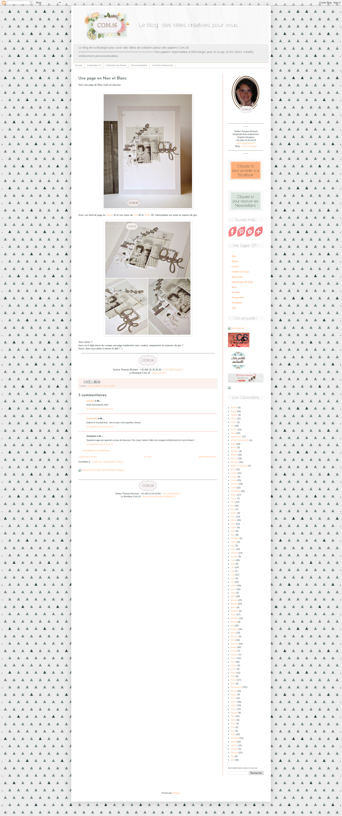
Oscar (233, 658)
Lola (233, 578)
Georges (235, 538)
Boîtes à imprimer (239, 465)
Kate (233, 564)
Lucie (233, 589)
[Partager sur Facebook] (95, 382)
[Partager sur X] (92, 382)
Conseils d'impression (162, 65)
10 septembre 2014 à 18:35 (99, 426)
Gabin (234, 527)
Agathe (234, 415)
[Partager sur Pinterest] (99, 382)
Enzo (233, 516)
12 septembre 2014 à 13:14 (99, 444)
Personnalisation (139, 65)
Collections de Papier (115, 65)
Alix (232, 426)
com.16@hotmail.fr (173, 369)
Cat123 (235, 266)
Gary (233, 535)
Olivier (234, 651)
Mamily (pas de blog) (242, 282)
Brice (233, 469)
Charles (234, 484)
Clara (233, 487)
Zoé (232, 760)
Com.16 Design (248, 146)
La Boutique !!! (94, 65)
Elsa (233, 509)
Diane (234, 498)
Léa (232, 567)
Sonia (233, 709)
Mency (234, 622)
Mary (234, 287)
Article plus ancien (207, 457)
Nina (233, 640)
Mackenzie (237, 277)
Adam (233, 411)
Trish (233, 734)
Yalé (234, 308)
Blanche (235, 462)
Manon (234, 600)
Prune (234, 680)
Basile (234, 447)
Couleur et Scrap (240, 272)
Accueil (78, 65)
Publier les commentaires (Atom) (107, 462)
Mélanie (235, 618)
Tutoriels (235, 738)
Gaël (233, 531)
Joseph (234, 556)
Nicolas (234, 636)
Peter (233, 673)
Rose (233, 698)
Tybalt (147, 215)
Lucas (234, 585)
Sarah (234, 705)
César (234, 480)
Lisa (135, 215)
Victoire (234, 749)
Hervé (234, 542)
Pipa (233, 676)
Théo (233, 723)
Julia (233, 560)
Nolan (234, 647)
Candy (234, 473)
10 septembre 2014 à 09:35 (99, 409)
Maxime (234, 611)
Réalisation (97, 386)
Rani (233, 683)
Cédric (234, 476)
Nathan (234, 629)
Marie (233, 607)
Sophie (234, 712)
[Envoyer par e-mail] (85, 382)
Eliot (233, 502)
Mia (232, 625)
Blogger (176, 793)
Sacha (109, 215)
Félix (233, 524)
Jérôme (234, 553)
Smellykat (237, 303)
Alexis (234, 422)
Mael (233, 593)
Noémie (234, 644)
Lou (232, 582)
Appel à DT (236, 436)
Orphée (234, 654)
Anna (233, 433)
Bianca (234, 458)
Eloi (232, 506)
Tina (233, 727)
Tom (233, 731)
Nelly (233, 633)
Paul (233, 662)
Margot (234, 603)
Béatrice (235, 451)
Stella (233, 720)
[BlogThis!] (88, 382)
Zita (232, 756)
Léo (232, 571)
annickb (90, 401)
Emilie (234, 513)
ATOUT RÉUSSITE (240, 440)
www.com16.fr (159, 372)
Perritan (236, 292)
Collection (235, 491)
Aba (234, 256)
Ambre (234, 429)
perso (233, 669)
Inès (233, 545)
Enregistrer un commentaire (96, 450)
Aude (233, 444)
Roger (234, 694)
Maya (233, 614)
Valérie (234, 745)
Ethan (233, 520)
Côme (234, 495)
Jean (233, 549)
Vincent (234, 752)
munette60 (91, 418)
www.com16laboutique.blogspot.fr (158, 496)
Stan (233, 716)
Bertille (234, 455)
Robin (234, 691)
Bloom (235, 261)
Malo (233, 596)
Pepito (234, 665)
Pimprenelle (238, 297)
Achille (234, 407)
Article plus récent (88, 457)
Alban (233, 418)
